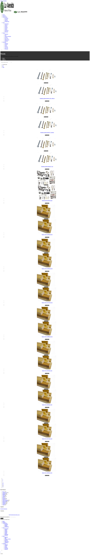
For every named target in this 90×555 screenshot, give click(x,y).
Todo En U (4, 502)
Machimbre (6, 528)
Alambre (3, 496)
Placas (3, 491)
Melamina (6, 537)
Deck (3, 497)
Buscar (2, 518)
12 (2, 65)
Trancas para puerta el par (47, 200)
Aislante (6, 531)
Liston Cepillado (5, 500)
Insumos (3, 493)
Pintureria (6, 549)
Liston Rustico (4, 501)
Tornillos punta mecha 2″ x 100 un (47, 132)
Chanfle (6, 532)
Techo (3, 495)
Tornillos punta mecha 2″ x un (47, 166)
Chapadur (6, 542)
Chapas (6, 533)
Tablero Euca (7, 541)
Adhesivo (6, 544)
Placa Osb (6, 540)
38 (2, 484)
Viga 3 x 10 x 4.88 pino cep (47, 336)
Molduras (4, 494)
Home (3, 521)
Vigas (3, 504)
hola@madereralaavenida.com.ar (14, 514)
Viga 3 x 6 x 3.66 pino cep (47, 404)
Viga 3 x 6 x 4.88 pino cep (47, 472)
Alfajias (6, 530)
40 (2, 486)
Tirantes (6, 529)
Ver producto (46, 82)
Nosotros (3, 522)
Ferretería (4, 543)
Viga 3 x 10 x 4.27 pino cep (47, 302)
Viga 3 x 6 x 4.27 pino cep (47, 438)
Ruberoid (6, 535)
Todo (3, 67)
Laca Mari (6, 548)
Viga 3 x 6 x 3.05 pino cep (47, 370)
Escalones (4, 498)
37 (2, 483)
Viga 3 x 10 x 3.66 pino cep (47, 268)
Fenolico (6, 539)
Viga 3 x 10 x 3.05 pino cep (47, 234)
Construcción (4, 492)
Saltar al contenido (3, 0)
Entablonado (7, 526)
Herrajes (3, 499)
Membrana (6, 534)
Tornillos (3, 503)
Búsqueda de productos (5, 516)
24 (2, 66)
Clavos (6, 546)
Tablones (6, 525)
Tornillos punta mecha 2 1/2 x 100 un (47, 98)
